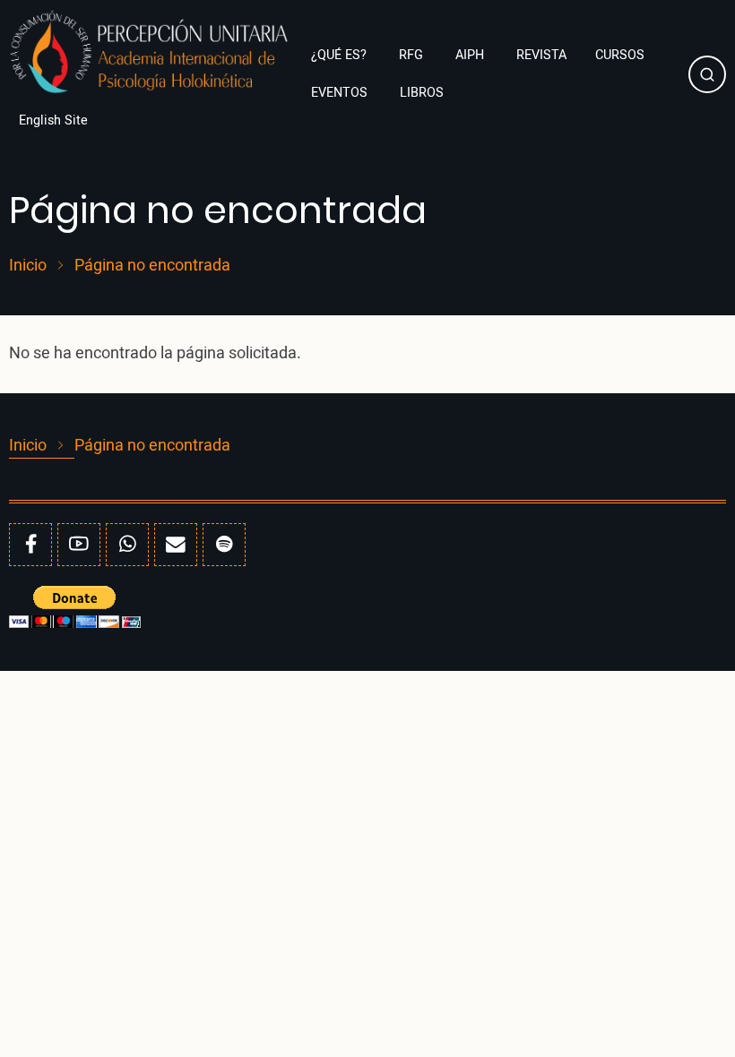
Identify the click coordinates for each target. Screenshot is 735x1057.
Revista (541, 55)
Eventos (341, 92)
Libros (423, 92)
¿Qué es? (340, 55)
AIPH (471, 55)
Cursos (619, 55)
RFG (413, 55)
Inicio (28, 266)
